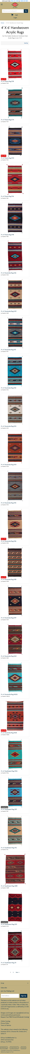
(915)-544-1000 (15, 1)
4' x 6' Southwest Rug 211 (8, 963)
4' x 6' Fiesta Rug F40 (7, 158)
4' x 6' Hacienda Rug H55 (8, 503)
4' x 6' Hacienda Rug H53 (8, 426)
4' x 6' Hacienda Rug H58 (8, 579)
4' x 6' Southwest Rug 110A (9, 771)
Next (17, 972)
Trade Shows (14, 1048)
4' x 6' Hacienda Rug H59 (8, 618)
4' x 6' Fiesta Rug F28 (7, 81)
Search (23, 1048)
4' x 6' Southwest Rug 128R (9, 886)
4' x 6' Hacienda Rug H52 (8, 388)
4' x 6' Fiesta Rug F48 (7, 235)
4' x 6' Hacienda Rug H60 (9, 656)
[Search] (26, 11)
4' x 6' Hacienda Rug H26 (8, 273)
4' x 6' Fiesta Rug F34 (7, 120)
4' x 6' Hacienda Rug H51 (8, 349)
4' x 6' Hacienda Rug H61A (9, 733)
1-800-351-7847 (24, 1)
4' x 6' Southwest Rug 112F (9, 809)
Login (15, 17)
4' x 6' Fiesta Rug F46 (7, 196)
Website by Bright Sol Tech (7, 1052)
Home (2, 23)
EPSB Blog (4, 1048)
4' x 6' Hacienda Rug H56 (8, 541)
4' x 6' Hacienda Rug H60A (9, 694)
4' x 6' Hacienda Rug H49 (8, 311)
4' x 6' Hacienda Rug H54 (8, 464)
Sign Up (23, 996)
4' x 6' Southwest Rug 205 (9, 924)
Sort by (26, 43)
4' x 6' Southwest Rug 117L (9, 848)
